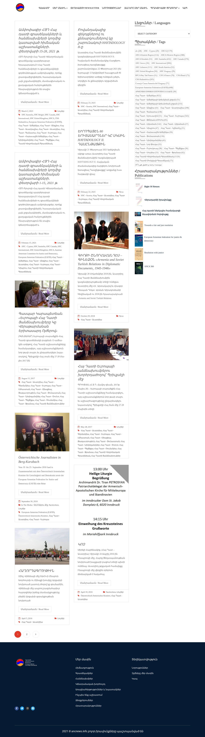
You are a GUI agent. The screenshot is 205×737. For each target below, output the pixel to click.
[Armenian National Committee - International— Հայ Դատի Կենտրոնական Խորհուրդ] (26, 8)
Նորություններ (111, 8)
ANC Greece (142, 63)
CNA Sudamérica (144, 79)
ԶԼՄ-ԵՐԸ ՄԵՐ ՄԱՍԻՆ (136, 8)
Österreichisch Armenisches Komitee (33, 516)
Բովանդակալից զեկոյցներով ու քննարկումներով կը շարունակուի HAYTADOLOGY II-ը (101, 38)
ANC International (100, 106)
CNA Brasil (182, 75)
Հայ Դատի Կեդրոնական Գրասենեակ (157, 156)
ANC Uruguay (167, 71)
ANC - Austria (86, 106)
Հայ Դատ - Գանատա (148, 112)
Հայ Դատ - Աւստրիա (49, 129)
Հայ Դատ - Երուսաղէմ (148, 116)
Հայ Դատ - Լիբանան (148, 124)
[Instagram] (27, 708)
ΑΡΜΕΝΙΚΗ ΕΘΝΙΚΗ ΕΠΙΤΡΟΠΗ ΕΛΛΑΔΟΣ (155, 91)
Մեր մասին (59, 8)
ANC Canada (50, 115)
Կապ (184, 8)
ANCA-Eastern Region (147, 55)
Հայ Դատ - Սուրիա (146, 152)
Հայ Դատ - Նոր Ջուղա (148, 144)
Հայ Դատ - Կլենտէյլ (173, 128)
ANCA (51, 118)
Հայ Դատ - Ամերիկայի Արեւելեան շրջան (157, 100)
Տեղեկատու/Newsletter (85, 8)
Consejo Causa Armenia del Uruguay (152, 83)
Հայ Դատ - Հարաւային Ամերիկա (154, 132)
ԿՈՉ (81, 544)
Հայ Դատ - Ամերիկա (28, 125)
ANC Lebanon (143, 67)
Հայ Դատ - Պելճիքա (44, 140)
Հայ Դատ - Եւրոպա (47, 133)
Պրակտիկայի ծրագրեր (164, 8)
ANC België (39, 115)
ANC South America (164, 67)
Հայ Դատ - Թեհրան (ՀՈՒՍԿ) (151, 120)
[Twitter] (22, 708)
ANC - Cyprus (27, 246)
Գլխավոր (44, 8)
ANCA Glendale (143, 59)
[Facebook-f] (17, 708)
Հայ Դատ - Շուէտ (50, 396)
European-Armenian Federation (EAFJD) (45, 122)
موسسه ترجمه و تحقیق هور (148, 165)
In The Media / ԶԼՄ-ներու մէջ (34, 505)
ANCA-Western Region (173, 55)
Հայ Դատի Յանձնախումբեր (49, 404)
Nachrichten (54, 505)
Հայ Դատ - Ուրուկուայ (148, 148)
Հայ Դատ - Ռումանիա (46, 400)
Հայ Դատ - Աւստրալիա (174, 108)
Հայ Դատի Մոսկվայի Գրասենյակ (154, 160)
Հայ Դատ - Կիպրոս (147, 128)
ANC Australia (27, 115)
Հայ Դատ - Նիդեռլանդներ (150, 140)
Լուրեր (60, 111)
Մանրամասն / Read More (35, 102)
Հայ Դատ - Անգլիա (49, 125)
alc (138, 51)
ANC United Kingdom (39, 118)
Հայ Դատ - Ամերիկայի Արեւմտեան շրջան (158, 104)
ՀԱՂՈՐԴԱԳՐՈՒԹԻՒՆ (36, 571)
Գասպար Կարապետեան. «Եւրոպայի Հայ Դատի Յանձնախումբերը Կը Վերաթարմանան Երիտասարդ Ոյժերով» (40, 322)
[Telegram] (33, 708)
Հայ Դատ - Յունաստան (48, 393)
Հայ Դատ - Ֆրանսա (173, 152)
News (121, 192)
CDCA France (166, 75)
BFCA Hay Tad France (146, 75)
